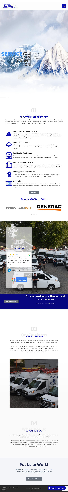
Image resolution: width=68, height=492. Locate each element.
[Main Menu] (64, 6)
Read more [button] (12, 264)
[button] (33, 214)
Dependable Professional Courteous (37, 56)
